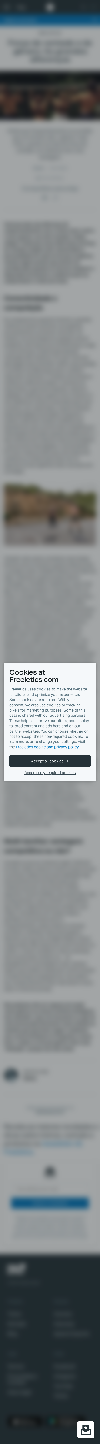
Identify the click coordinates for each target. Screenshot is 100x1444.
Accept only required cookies (50, 772)
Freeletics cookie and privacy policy (47, 747)
